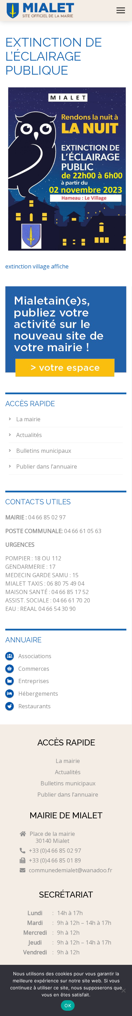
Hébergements (38, 693)
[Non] (123, 990)
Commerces (33, 669)
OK (67, 1005)
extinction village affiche (37, 266)
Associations (34, 656)
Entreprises (33, 681)
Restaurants (34, 706)
